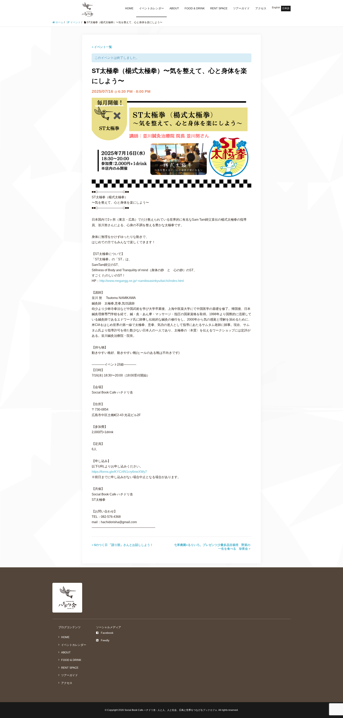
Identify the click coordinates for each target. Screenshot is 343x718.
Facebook (107, 632)
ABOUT (174, 8)
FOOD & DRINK (195, 8)
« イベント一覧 (102, 47)
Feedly (105, 640)
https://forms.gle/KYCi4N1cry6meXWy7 (119, 471)
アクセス (260, 8)
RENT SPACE (218, 8)
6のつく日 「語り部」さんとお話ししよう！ (122, 545)
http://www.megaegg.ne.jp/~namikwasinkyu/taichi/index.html (141, 280)
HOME (129, 8)
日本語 (285, 8)
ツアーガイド (241, 8)
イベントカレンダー (151, 8)
